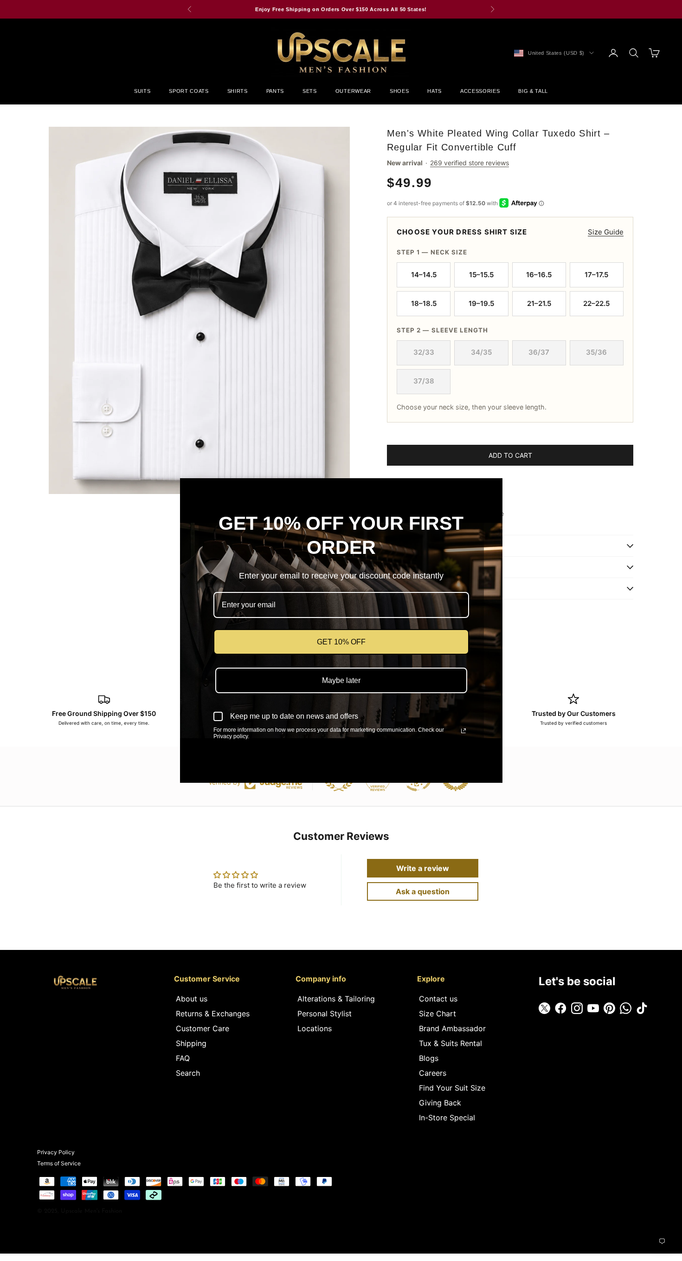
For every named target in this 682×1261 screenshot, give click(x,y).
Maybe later (341, 680)
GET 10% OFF (341, 642)
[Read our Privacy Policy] (463, 730)
